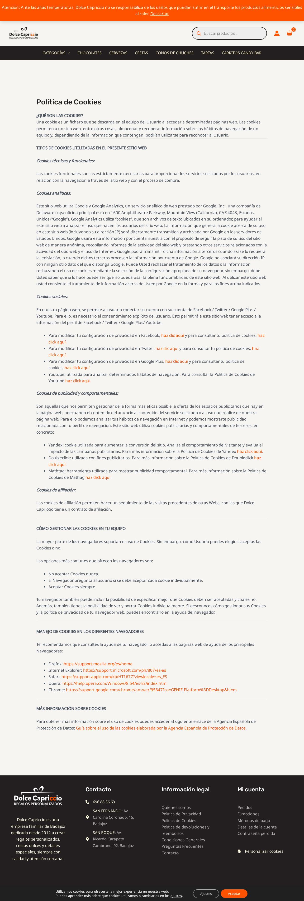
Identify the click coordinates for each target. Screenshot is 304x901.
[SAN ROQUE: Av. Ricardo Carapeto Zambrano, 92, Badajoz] (110, 839)
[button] (67, 52)
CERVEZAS (118, 52)
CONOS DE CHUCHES (175, 52)
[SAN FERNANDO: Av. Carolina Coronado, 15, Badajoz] (110, 817)
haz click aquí (77, 367)
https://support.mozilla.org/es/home (98, 663)
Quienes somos (176, 807)
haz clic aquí (172, 335)
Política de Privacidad (181, 814)
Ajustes (206, 893)
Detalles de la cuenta (257, 827)
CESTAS (141, 52)
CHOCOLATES (89, 52)
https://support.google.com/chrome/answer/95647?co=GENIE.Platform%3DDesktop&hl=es (151, 689)
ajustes (176, 896)
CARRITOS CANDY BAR (241, 52)
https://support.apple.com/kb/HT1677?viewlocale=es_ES (114, 676)
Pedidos (245, 807)
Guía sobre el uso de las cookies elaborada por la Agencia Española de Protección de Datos (161, 728)
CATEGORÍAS (54, 52)
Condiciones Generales (183, 839)
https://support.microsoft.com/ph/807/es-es (124, 670)
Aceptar (234, 893)
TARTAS (207, 52)
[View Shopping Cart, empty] (289, 33)
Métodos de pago (254, 820)
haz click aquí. (250, 451)
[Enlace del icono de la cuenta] (277, 33)
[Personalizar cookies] (260, 851)
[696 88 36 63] (100, 802)
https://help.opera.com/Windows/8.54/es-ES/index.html (114, 683)
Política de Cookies (179, 820)
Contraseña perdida (256, 833)
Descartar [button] (159, 13)
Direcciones (248, 814)
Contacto (170, 853)
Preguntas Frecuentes (183, 846)
